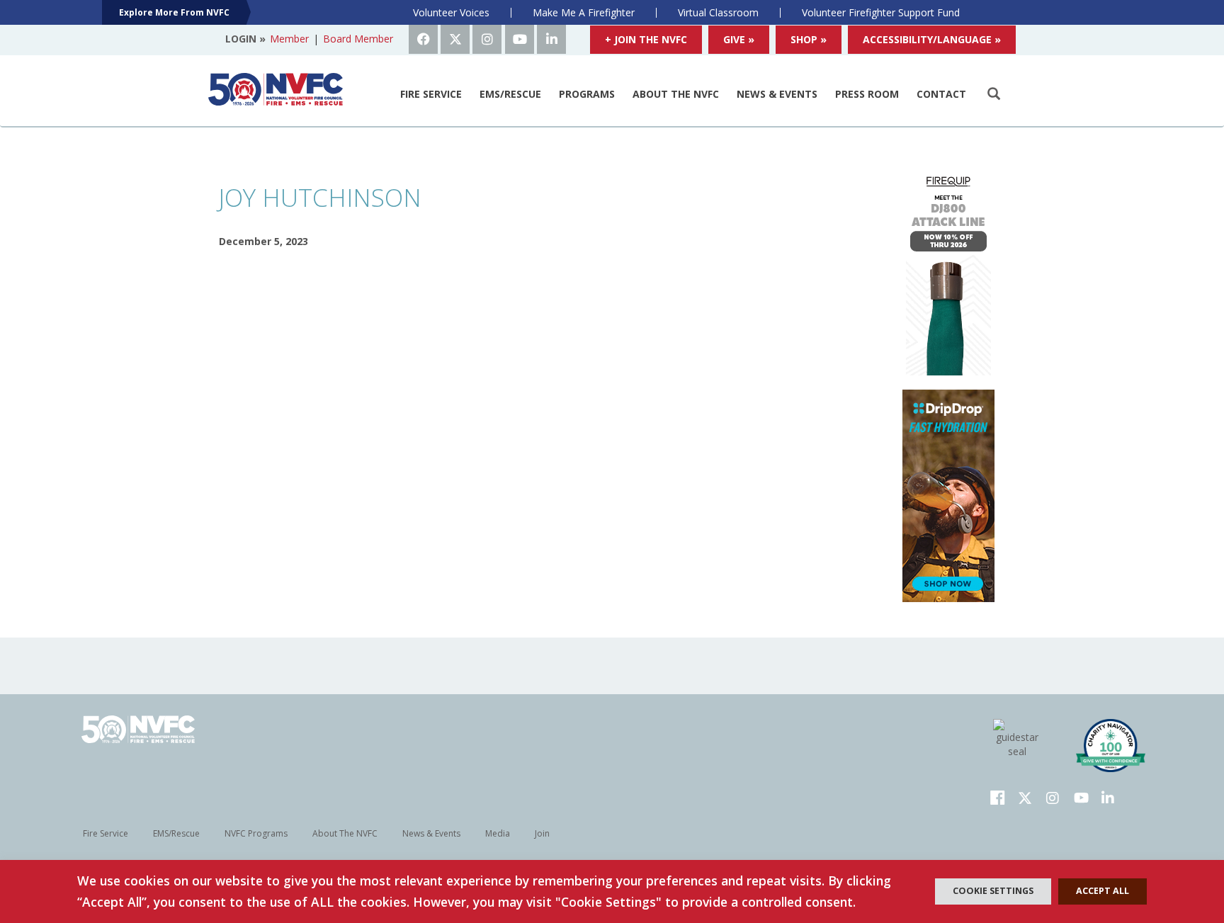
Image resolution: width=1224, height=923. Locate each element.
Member (289, 38)
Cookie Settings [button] (993, 891)
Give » (738, 39)
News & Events (777, 94)
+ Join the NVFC (646, 39)
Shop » (808, 39)
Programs (587, 94)
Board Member (358, 38)
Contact (941, 94)
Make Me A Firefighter (584, 12)
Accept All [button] (1102, 891)
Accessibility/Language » (932, 39)
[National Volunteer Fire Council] (275, 89)
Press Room (867, 94)
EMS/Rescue (510, 94)
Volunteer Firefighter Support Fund (881, 12)
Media (497, 833)
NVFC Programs (256, 833)
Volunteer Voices (451, 12)
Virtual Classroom (718, 12)
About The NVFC (676, 94)
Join (542, 833)
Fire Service (431, 94)
